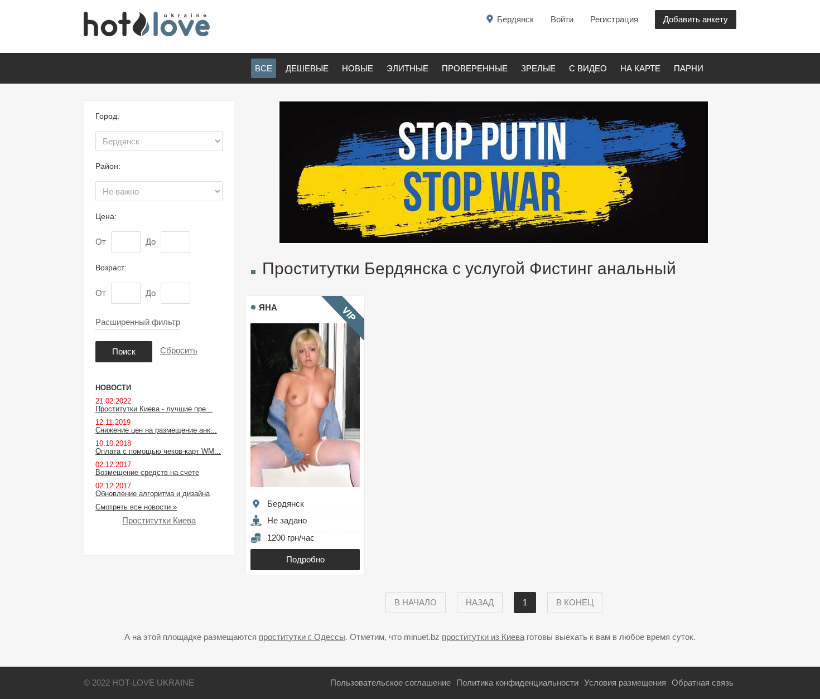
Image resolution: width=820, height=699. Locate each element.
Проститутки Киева (159, 520)
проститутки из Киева (483, 637)
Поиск (124, 351)
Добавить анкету (695, 19)
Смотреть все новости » (136, 507)
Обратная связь (703, 682)
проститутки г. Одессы (302, 637)
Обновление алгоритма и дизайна (152, 493)
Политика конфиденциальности (517, 682)
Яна (268, 307)
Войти (562, 19)
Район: (107, 166)
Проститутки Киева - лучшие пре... (154, 409)
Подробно (305, 559)
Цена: (106, 216)
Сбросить (178, 350)
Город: (107, 116)
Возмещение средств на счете (147, 472)
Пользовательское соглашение (390, 682)
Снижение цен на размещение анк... (156, 430)
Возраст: (111, 267)
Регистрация (614, 19)
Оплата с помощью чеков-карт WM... (158, 451)
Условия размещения (625, 682)
